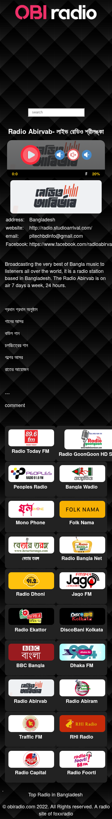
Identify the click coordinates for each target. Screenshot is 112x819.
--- (7, 392)
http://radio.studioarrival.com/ (60, 227)
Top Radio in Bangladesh (55, 794)
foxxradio (63, 813)
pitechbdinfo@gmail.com (56, 235)
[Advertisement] (56, 64)
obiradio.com (21, 806)
